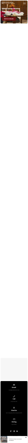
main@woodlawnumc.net (14, 390)
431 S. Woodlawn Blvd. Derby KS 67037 (14, 412)
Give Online (14, 424)
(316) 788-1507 (14, 401)
